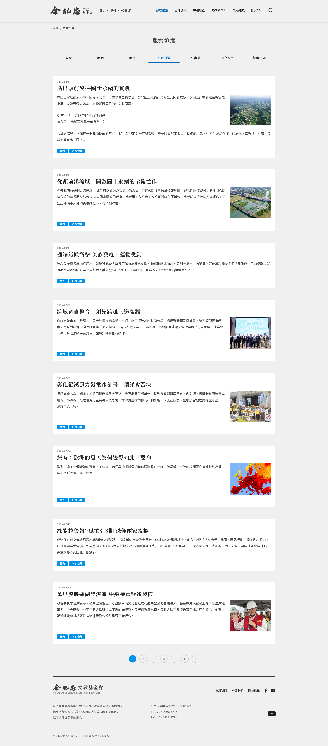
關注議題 (180, 10)
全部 (68, 57)
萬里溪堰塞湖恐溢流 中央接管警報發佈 (105, 594)
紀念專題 (259, 57)
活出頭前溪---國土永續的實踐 (93, 88)
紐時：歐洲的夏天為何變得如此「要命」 (107, 457)
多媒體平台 (218, 10)
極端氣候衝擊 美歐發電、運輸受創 (99, 254)
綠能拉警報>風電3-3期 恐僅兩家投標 (103, 530)
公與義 (196, 57)
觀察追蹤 (162, 10)
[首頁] (71, 9)
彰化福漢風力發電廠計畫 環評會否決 (104, 384)
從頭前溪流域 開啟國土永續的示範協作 (107, 181)
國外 (132, 57)
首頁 (56, 28)
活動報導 (227, 57)
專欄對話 (199, 10)
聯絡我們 (237, 690)
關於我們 (257, 10)
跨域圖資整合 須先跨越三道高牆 (98, 311)
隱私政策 (254, 690)
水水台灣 (163, 57)
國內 (100, 57)
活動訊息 (239, 10)
